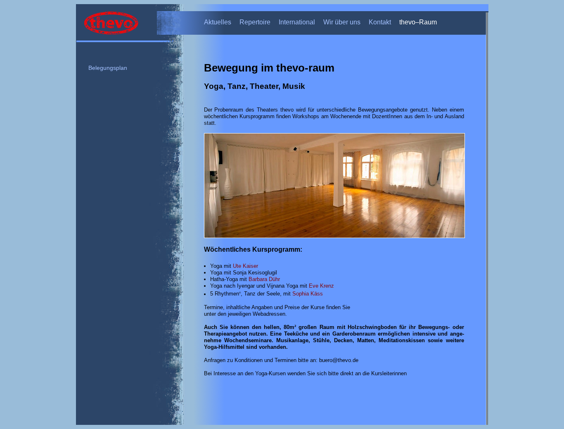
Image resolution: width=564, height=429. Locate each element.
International (297, 22)
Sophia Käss (307, 294)
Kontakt (380, 22)
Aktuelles (217, 22)
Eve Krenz (321, 286)
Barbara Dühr (264, 279)
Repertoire (254, 22)
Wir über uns (341, 22)
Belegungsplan (107, 68)
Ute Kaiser (245, 266)
